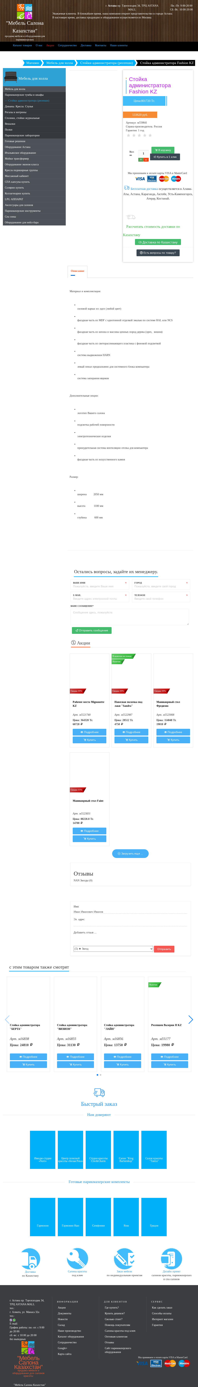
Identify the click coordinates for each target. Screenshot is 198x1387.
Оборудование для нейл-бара (21, 222)
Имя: (76, 906)
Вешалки (10, 123)
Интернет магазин (162, 1319)
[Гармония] (42, 1210)
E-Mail (77, 595)
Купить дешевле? (115, 1313)
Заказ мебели (124, 1271)
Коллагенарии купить (17, 193)
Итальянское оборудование (20, 152)
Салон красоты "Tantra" (154, 1160)
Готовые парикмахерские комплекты (99, 1182)
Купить (91, 739)
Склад (61, 1325)
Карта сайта (64, 1354)
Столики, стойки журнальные (22, 118)
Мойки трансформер (17, 158)
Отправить (164, 949)
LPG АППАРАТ (14, 199)
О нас (39, 45)
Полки (8, 129)
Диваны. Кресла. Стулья (19, 106)
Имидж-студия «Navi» (42, 1160)
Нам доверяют (99, 1114)
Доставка (86, 45)
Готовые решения (15, 141)
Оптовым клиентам (116, 1336)
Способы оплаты (161, 1313)
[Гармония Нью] (70, 1210)
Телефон (139, 595)
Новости (63, 1319)
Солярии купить (14, 187)
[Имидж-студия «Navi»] (42, 1143)
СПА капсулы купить (17, 181)
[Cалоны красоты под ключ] (77, 1258)
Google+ (62, 1348)
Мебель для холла (15, 89)
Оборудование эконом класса (22, 164)
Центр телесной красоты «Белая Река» (70, 1160)
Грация (154, 1225)
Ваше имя (79, 583)
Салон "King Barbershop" (126, 1160)
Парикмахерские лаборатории (22, 135)
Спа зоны (10, 216)
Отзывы (109, 1342)
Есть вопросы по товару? (159, 252)
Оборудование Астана (17, 147)
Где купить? (112, 1307)
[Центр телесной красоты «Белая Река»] (70, 1143)
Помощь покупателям (117, 1325)
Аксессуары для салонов (19, 205)
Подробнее (91, 732)
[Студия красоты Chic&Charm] (98, 1143)
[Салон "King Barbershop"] (126, 1143)
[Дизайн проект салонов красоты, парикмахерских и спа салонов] (171, 1258)
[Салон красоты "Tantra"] (154, 1143)
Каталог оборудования (71, 1336)
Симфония (98, 1225)
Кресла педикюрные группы (21, 170)
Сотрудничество (67, 45)
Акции (50, 45)
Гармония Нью (70, 1225)
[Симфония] (98, 1210)
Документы (64, 1313)
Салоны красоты (77, 1271)
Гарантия (157, 1325)
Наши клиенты (118, 45)
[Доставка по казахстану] (30, 1258)
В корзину (164, 150)
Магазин (32, 63)
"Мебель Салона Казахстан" (28, 1366)
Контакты (100, 45)
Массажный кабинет (17, 176)
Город (138, 583)
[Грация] (154, 1210)
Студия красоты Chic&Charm (98, 1160)
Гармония (42, 1225)
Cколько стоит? (113, 1319)
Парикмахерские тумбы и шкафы (24, 94)
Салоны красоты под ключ (120, 1330)
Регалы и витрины (15, 112)
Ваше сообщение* (82, 606)
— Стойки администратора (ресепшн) (27, 100)
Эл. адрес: (79, 919)
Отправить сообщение (93, 630)
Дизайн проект (171, 1271)
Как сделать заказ (162, 1307)
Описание (77, 270)
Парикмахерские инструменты (22, 210)
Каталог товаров (22, 45)
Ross (126, 1225)
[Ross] (126, 1210)
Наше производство (69, 1330)
